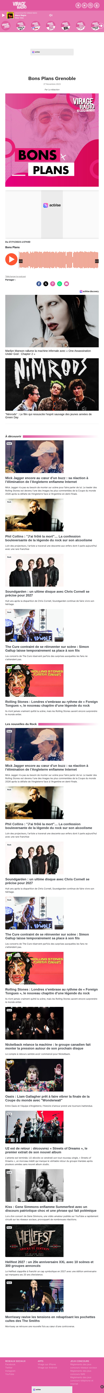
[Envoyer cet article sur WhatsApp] (59, 285)
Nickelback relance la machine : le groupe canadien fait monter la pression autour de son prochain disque (48, 1046)
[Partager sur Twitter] (45, 285)
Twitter (8, 1367)
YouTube (9, 1374)
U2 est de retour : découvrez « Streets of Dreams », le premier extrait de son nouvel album (46, 1150)
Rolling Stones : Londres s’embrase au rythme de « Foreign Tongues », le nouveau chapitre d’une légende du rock (51, 703)
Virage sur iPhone (47, 1364)
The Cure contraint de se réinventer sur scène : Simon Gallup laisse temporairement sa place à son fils (47, 648)
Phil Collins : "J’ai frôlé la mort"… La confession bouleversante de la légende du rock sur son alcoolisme (48, 538)
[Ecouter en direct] (84, 5)
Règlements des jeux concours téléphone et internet (81, 1380)
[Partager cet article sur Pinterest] (52, 285)
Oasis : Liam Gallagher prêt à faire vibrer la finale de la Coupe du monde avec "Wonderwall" (47, 1098)
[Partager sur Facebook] (38, 285)
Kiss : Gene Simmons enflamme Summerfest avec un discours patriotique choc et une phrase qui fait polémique (50, 1208)
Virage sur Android (47, 1367)
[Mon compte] (96, 5)
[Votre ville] (78, 5)
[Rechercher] (90, 5)
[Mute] (51, 15)
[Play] (3, 15)
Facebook (10, 1364)
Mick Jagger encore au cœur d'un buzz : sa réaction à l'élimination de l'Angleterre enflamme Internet (46, 480)
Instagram (10, 1370)
